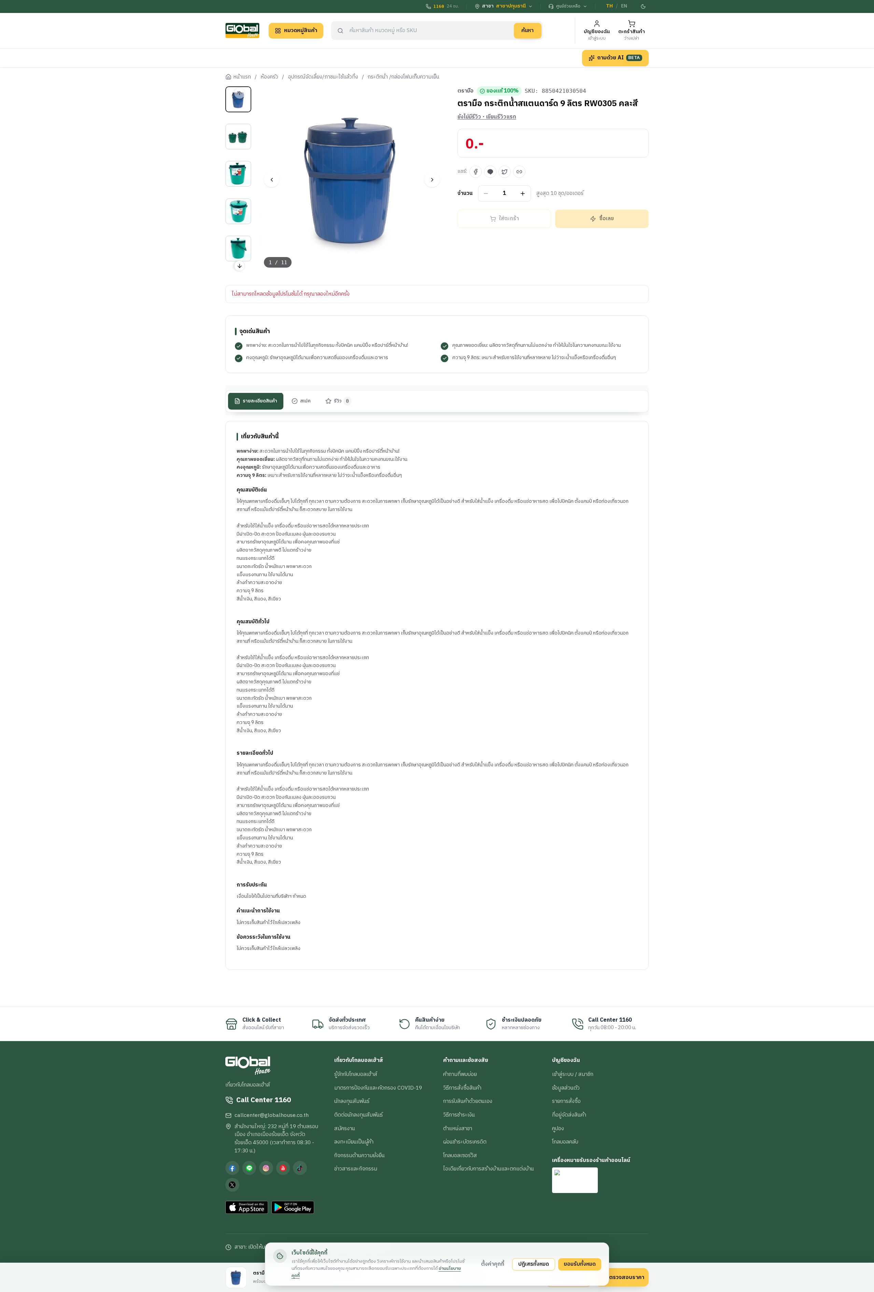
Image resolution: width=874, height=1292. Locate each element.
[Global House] (242, 30)
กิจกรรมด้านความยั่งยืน (359, 1155)
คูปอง (558, 1128)
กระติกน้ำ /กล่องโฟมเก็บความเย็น (403, 77)
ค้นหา (527, 30)
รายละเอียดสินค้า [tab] (260, 401)
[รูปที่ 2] (238, 137)
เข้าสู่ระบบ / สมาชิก (572, 1074)
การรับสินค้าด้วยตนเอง (467, 1101)
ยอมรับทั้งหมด (580, 1264)
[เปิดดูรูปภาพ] (352, 179)
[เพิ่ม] (523, 193)
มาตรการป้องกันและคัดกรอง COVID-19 (378, 1087)
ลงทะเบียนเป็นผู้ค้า (353, 1141)
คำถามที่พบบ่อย (460, 1074)
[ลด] (486, 193)
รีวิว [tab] (341, 401)
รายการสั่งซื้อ (566, 1101)
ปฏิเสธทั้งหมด (533, 1264)
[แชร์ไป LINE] (490, 172)
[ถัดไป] (432, 179)
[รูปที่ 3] (238, 174)
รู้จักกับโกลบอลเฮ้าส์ (355, 1074)
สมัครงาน (344, 1128)
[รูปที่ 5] (238, 248)
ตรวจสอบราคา (626, 1277)
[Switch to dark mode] (643, 6)
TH (609, 6)
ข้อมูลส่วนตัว (566, 1087)
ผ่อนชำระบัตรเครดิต (465, 1141)
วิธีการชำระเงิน (459, 1114)
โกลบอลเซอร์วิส (460, 1155)
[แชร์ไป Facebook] (475, 172)
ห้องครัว (269, 77)
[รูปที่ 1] (238, 99)
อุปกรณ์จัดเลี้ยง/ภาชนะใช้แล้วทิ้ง (323, 77)
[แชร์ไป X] (504, 172)
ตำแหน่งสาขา (457, 1128)
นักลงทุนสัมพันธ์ (351, 1101)
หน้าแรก (242, 77)
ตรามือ (465, 91)
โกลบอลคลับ (565, 1141)
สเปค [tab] (305, 401)
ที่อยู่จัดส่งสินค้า (569, 1114)
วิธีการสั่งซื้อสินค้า (462, 1087)
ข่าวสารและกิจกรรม (355, 1168)
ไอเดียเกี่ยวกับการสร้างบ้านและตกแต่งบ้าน (488, 1168)
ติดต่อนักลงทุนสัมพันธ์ (358, 1114)
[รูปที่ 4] (238, 211)
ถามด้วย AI (618, 57)
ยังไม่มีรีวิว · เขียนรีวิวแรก (486, 117)
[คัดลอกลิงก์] (519, 172)
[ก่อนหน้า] (271, 179)
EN (624, 6)
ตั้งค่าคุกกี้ (492, 1264)
